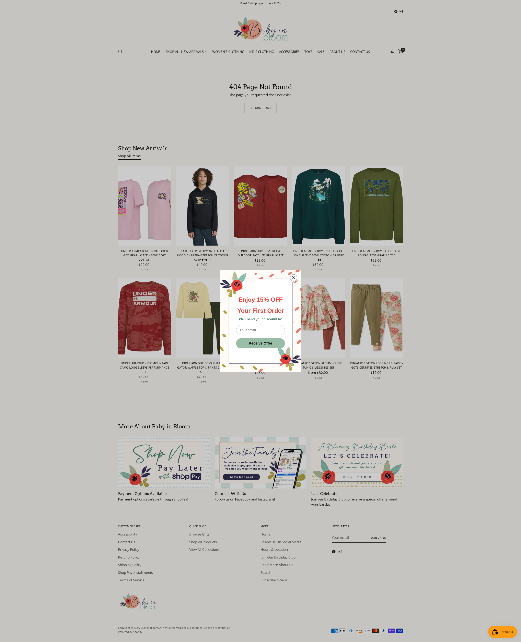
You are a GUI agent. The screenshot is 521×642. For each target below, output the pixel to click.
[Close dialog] (293, 277)
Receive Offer (260, 343)
